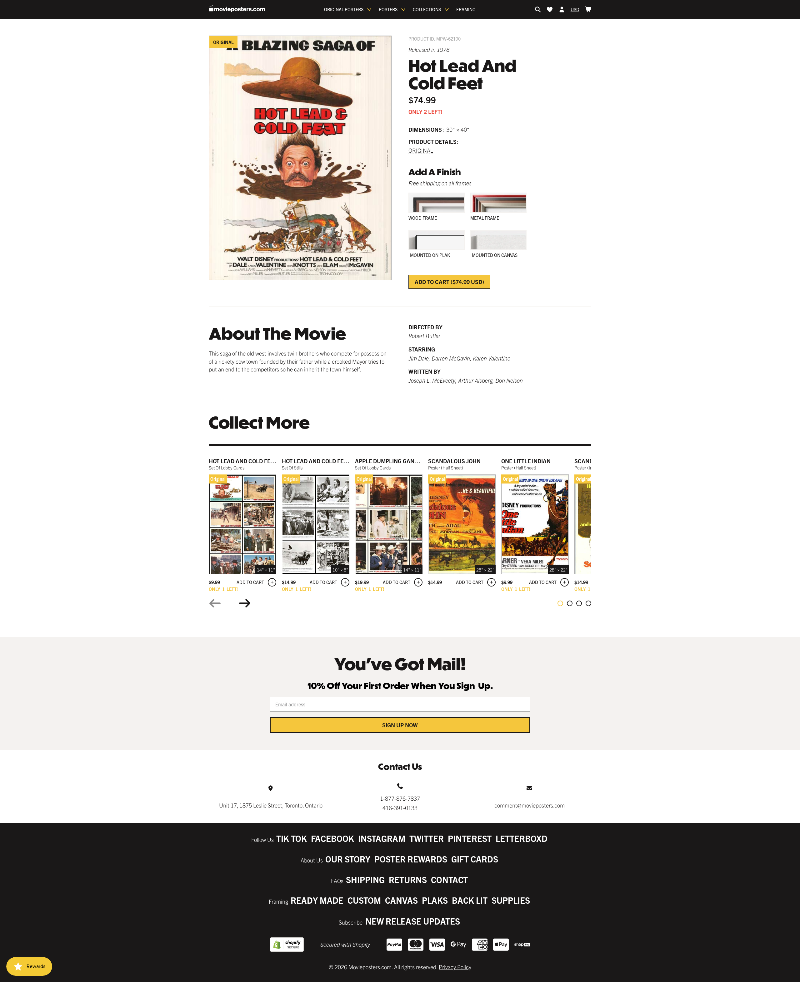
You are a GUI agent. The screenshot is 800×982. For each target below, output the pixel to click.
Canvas (401, 900)
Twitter (426, 838)
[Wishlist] (550, 9)
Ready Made (317, 900)
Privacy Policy (455, 966)
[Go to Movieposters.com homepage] (237, 8)
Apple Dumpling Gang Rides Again (404, 460)
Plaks (435, 900)
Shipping (365, 879)
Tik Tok (291, 838)
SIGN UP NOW (400, 725)
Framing (466, 9)
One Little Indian (526, 460)
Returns (408, 879)
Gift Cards (474, 859)
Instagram (381, 838)
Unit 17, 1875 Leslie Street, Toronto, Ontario (270, 805)
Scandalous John (454, 460)
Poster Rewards (410, 859)
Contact (449, 879)
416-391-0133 (400, 807)
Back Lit (470, 900)
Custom (364, 900)
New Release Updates (412, 921)
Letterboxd (522, 838)
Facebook (332, 838)
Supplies (511, 900)
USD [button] (575, 9)
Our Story (347, 859)
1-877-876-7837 (400, 798)
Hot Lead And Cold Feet (243, 460)
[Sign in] (562, 9)
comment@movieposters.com (529, 805)
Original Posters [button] (343, 9)
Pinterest (470, 838)
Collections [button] (427, 9)
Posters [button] (388, 9)
